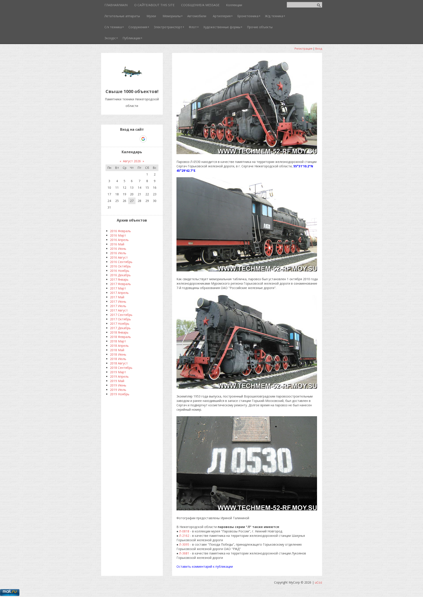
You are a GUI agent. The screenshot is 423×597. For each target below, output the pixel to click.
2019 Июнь (118, 385)
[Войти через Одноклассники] (151, 139)
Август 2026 (132, 161)
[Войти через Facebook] (128, 139)
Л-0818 (184, 531)
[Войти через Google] (143, 138)
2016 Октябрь (120, 266)
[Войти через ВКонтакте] (120, 139)
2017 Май (117, 297)
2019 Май (117, 381)
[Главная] (132, 81)
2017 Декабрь (120, 328)
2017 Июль (118, 306)
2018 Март (118, 341)
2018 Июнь (118, 354)
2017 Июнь (118, 301)
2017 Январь (119, 279)
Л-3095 (184, 544)
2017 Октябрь (120, 319)
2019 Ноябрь (119, 394)
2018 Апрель (119, 345)
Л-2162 (184, 536)
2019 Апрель (119, 376)
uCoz (318, 582)
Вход (318, 48)
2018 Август (119, 363)
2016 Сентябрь (121, 262)
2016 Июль (118, 253)
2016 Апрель (119, 240)
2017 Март (118, 288)
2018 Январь (119, 332)
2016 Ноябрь (119, 271)
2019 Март (118, 372)
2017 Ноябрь (119, 323)
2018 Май (117, 350)
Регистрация (303, 48)
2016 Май (117, 244)
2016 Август (119, 257)
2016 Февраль (120, 231)
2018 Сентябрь (121, 368)
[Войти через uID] (113, 139)
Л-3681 (184, 553)
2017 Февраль (120, 284)
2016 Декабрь (120, 275)
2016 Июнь (118, 248)
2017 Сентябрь (121, 315)
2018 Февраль (120, 337)
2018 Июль (118, 359)
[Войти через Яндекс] (135, 139)
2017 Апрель (119, 293)
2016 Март (118, 235)
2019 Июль (118, 390)
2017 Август (119, 310)
